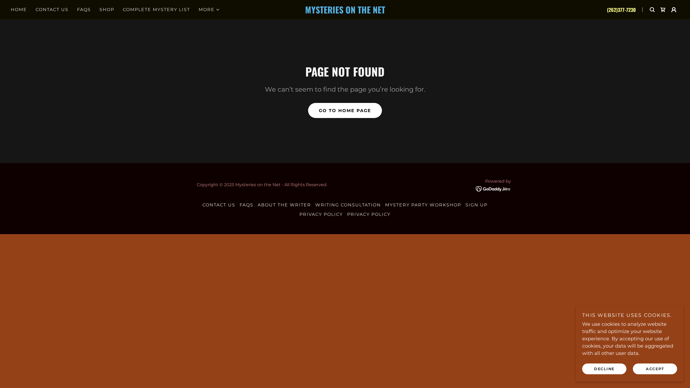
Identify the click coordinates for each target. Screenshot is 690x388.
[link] (345, 12)
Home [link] (19, 9)
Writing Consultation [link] (348, 204)
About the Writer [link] (284, 204)
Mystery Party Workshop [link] (423, 204)
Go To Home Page (345, 110)
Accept (655, 368)
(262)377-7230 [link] (621, 9)
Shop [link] (106, 9)
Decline (604, 368)
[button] (209, 9)
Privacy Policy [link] (321, 214)
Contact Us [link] (52, 9)
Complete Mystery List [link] (156, 9)
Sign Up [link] (476, 204)
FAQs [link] (84, 9)
